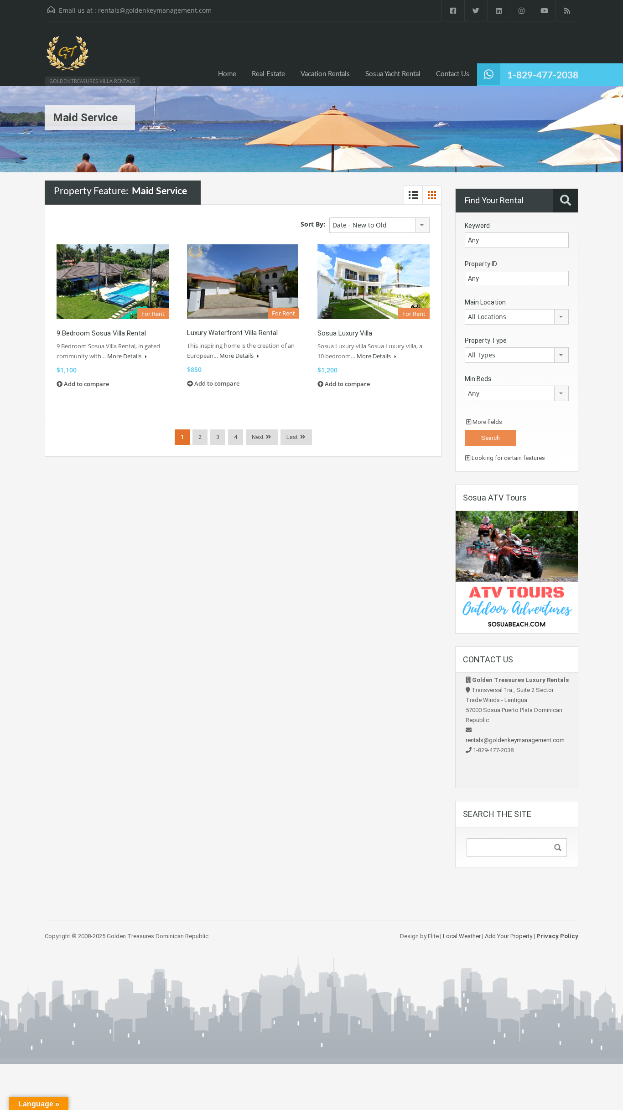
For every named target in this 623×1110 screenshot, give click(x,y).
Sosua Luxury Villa (344, 333)
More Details (125, 356)
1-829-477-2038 (542, 75)
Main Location (485, 302)
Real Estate (268, 74)
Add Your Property (508, 936)
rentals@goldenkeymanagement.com (155, 10)
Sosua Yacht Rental (393, 74)
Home (227, 74)
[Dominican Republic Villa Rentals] (67, 58)
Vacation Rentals (325, 74)
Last (292, 437)
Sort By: (313, 224)
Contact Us (452, 74)
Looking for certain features (507, 457)
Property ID (481, 264)
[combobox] (379, 225)
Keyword (477, 225)
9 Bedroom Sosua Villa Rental (101, 333)
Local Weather (462, 936)
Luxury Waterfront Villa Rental (232, 333)
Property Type (486, 340)
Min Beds (478, 378)
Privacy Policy (557, 936)
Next (258, 437)
